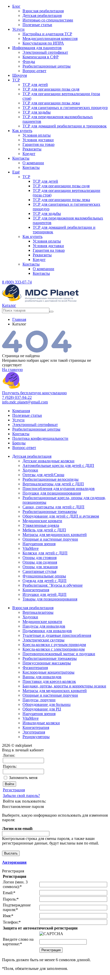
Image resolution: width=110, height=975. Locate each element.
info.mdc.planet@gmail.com (25, 402)
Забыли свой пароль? (21, 795)
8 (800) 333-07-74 (17, 282)
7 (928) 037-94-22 (17, 397)
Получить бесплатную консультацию (34, 393)
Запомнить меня (23, 777)
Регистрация (14, 790)
